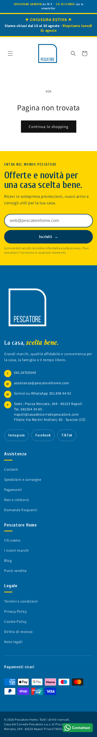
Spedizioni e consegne (22, 479)
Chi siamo (12, 540)
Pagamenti (13, 489)
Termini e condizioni (21, 601)
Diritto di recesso (18, 631)
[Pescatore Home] (27, 307)
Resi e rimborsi (16, 499)
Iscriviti (48, 236)
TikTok (66, 435)
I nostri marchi (16, 550)
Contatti (11, 469)
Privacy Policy (15, 611)
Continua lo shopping (49, 126)
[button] (10, 53)
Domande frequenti (20, 510)
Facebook (42, 435)
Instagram (16, 435)
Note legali (13, 641)
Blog (8, 560)
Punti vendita (15, 570)
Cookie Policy (15, 621)
